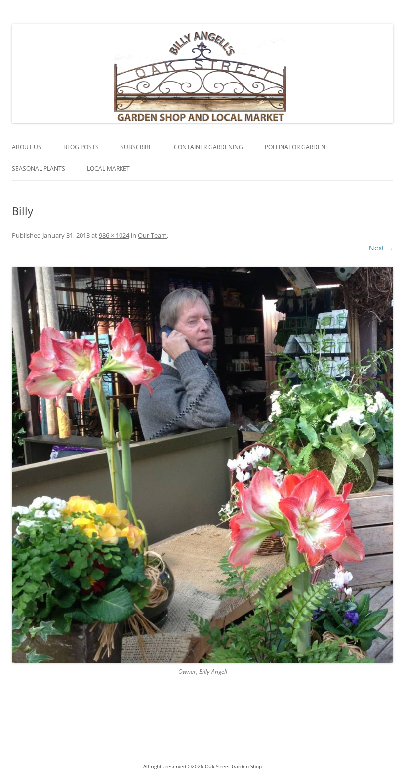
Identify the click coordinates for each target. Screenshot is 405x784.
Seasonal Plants (38, 169)
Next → (381, 247)
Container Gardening (208, 147)
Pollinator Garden (295, 147)
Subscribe (136, 147)
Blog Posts (81, 147)
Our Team (152, 235)
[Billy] (202, 465)
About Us (26, 147)
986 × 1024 (114, 235)
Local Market (108, 169)
